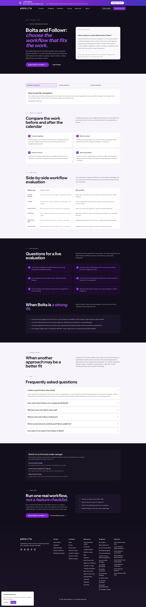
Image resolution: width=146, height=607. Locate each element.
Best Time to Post (88, 571)
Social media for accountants (118, 552)
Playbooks (86, 582)
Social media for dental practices (118, 556)
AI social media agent (105, 548)
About (70, 542)
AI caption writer (103, 578)
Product (41, 8)
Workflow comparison (33, 85)
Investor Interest (73, 556)
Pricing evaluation (64, 85)
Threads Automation (89, 568)
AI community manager (103, 574)
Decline (6, 602)
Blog (85, 555)
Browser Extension (58, 550)
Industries (86, 579)
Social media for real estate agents (119, 560)
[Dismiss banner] (126, 3)
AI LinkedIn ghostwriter (102, 565)
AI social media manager (35, 463)
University (86, 547)
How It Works (57, 542)
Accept (13, 602)
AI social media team (105, 553)
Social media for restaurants (118, 565)
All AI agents (102, 542)
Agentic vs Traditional (90, 563)
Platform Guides (88, 552)
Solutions (60, 8)
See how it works (117, 3)
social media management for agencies (39, 468)
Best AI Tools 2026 (89, 560)
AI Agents (51, 8)
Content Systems (88, 549)
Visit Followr (57, 65)
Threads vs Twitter (89, 566)
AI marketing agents (104, 550)
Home (27, 20)
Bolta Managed (57, 548)
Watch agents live (104, 545)
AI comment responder (102, 581)
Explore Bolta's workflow (36, 65)
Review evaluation (96, 85)
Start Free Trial (119, 8)
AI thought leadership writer (103, 586)
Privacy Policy (72, 548)
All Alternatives (88, 576)
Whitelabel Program (59, 553)
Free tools (86, 585)
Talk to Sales (106, 8)
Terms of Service (73, 550)
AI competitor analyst (105, 589)
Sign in (87, 8)
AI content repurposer (102, 570)
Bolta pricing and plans (35, 474)
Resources (78, 8)
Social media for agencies (118, 569)
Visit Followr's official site (35, 101)
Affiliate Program (73, 558)
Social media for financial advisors (119, 547)
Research (86, 557)
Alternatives (32, 20)
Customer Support (74, 553)
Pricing (69, 8)
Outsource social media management (104, 556)
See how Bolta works (57, 515)
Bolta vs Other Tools (89, 574)
